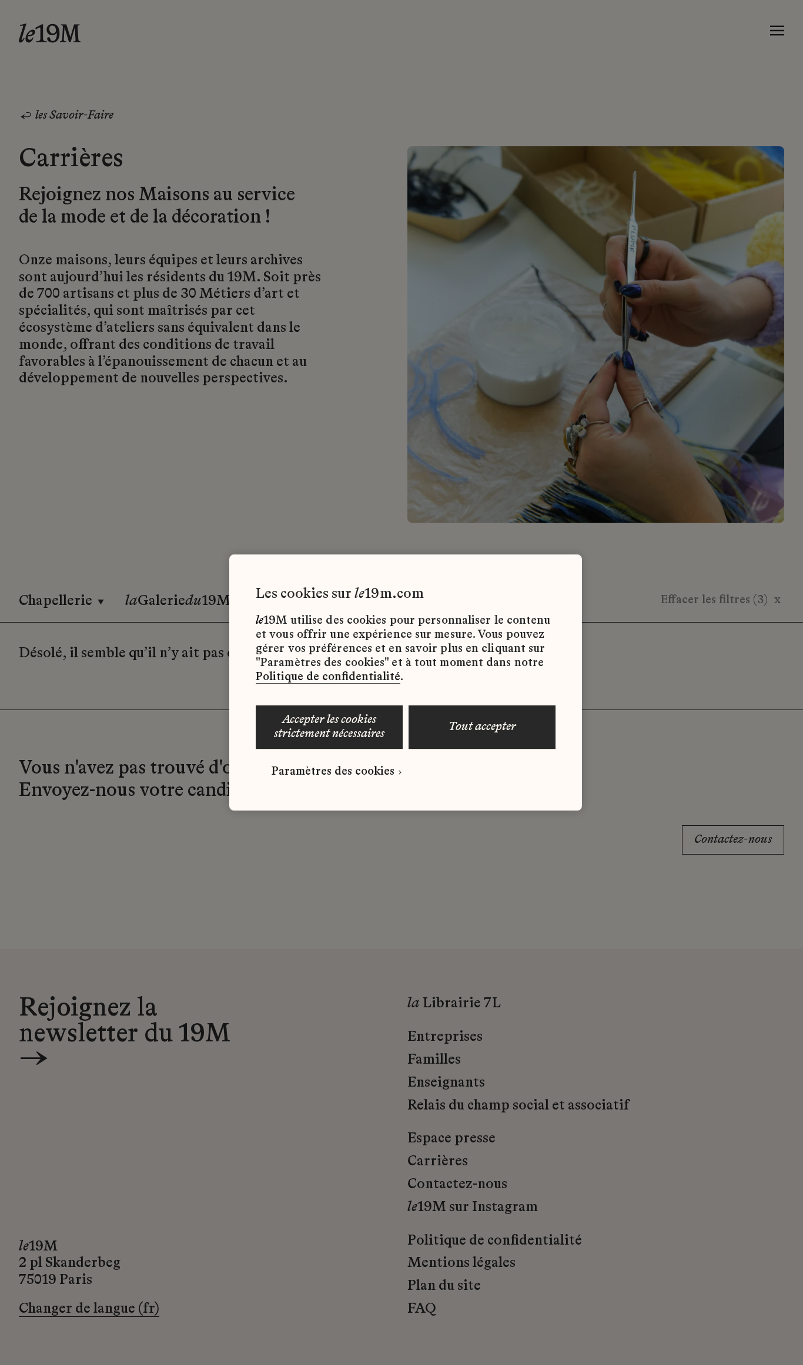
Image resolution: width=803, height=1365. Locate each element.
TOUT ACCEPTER (482, 727)
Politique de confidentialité (328, 677)
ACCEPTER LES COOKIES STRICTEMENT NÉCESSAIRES (329, 727)
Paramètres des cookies (333, 772)
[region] (405, 682)
